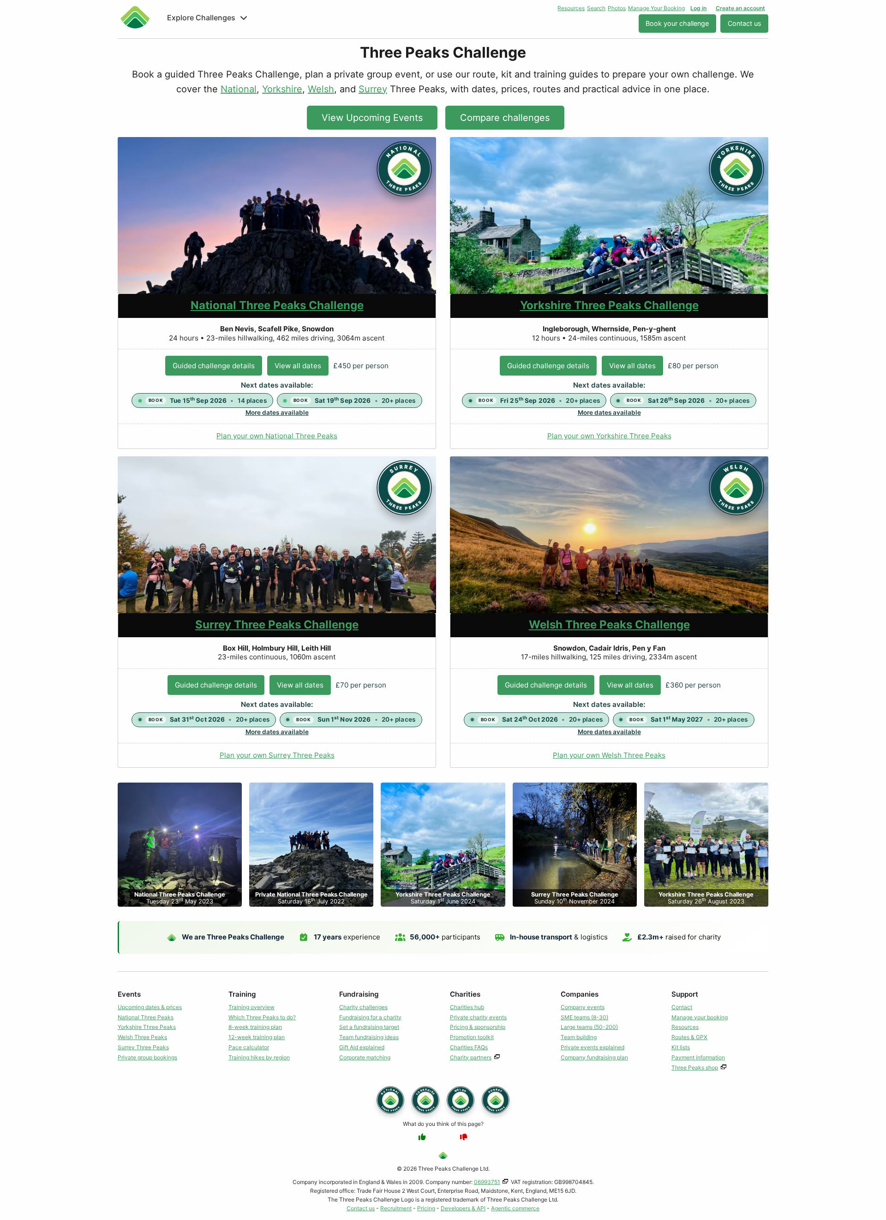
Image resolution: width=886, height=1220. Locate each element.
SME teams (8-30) (584, 1017)
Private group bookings (147, 1057)
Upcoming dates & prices (150, 1007)
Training (242, 994)
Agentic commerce (515, 1208)
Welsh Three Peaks (142, 1037)
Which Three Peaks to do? (262, 1017)
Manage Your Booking (656, 8)
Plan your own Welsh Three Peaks (609, 755)
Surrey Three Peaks (143, 1047)
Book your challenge (677, 23)
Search (596, 8)
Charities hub (467, 1007)
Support (684, 994)
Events (129, 994)
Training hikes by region (259, 1057)
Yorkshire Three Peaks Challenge (609, 305)
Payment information (698, 1057)
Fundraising (359, 994)
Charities (465, 994)
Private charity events (478, 1017)
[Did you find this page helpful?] (422, 1137)
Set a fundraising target (369, 1026)
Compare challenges (505, 117)
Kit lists (680, 1047)
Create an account (740, 8)
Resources (571, 8)
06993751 (487, 1181)
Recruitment (396, 1208)
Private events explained (592, 1047)
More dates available (277, 412)
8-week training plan (255, 1026)
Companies (580, 994)
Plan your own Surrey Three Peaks (277, 755)
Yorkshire (282, 89)
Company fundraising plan (594, 1057)
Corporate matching (364, 1057)
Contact (681, 1007)
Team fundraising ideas (369, 1037)
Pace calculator (248, 1047)
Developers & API (463, 1208)
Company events (583, 1007)
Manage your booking (699, 1017)
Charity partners (470, 1057)
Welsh (321, 89)
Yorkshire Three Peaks (147, 1026)
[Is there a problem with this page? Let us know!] (464, 1137)
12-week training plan (256, 1037)
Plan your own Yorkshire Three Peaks (609, 435)
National (239, 89)
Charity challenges (363, 1007)
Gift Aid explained (361, 1047)
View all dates (298, 365)
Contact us (744, 23)
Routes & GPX (689, 1037)
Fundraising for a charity (370, 1017)
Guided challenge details (214, 365)
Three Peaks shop (694, 1067)
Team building (579, 1037)
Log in (698, 8)
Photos (617, 8)
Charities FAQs (469, 1047)
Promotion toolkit (472, 1037)
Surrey (373, 89)
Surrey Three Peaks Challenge (277, 624)
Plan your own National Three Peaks (276, 435)
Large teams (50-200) (589, 1026)
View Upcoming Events (372, 117)
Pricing (426, 1208)
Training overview (251, 1007)
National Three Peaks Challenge (277, 305)
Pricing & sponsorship (477, 1026)
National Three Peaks (146, 1017)
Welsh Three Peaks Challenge (609, 624)
